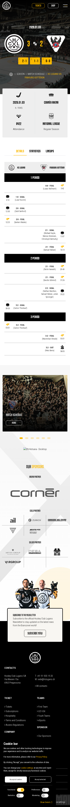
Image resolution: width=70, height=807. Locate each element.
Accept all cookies (16, 779)
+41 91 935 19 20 (45, 676)
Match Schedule (36, 74)
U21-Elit (41, 711)
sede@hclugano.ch (46, 679)
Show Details (45, 802)
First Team (43, 706)
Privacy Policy (41, 757)
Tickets (38, 5)
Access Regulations (14, 725)
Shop (53, 5)
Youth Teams (44, 716)
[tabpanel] (35, 258)
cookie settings (27, 768)
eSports (41, 720)
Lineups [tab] (50, 151)
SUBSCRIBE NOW (35, 633)
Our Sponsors (44, 736)
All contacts (41, 686)
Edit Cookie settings (56, 802)
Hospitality (10, 716)
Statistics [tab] (35, 151)
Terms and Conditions (15, 720)
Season (21, 74)
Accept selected (40, 779)
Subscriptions (11, 711)
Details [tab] (20, 151)
